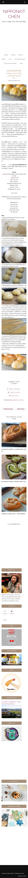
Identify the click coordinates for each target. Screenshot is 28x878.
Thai (10, 59)
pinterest (5, 619)
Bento (20, 55)
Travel (13, 55)
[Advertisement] (14, 40)
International (20, 59)
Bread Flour (15, 400)
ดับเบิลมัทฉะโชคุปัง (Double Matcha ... (14, 482)
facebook (5, 613)
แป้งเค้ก (13, 177)
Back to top (21, 876)
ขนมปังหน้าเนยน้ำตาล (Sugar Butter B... (14, 450)
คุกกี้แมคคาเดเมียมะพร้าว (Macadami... (14, 513)
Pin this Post (15, 395)
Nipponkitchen (14, 14)
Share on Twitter (15, 392)
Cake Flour (20, 400)
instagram (11, 613)
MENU (4, 59)
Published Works (10, 63)
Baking (10, 400)
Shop (21, 63)
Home (6, 55)
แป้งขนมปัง (5, 174)
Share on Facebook (14, 388)
